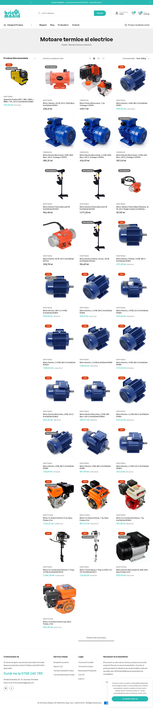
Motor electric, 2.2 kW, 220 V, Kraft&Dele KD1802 (132, 467)
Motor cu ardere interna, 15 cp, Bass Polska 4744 (57, 519)
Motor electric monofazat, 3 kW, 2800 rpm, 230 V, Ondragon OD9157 (58, 156)
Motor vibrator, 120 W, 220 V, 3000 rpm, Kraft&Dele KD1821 (59, 104)
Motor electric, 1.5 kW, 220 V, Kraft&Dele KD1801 (132, 312)
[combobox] (71, 13)
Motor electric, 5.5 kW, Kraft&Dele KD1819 (96, 362)
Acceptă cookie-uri (130, 699)
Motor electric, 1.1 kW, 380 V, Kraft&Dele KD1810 (132, 363)
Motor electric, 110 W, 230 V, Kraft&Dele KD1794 (58, 260)
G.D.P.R (81, 675)
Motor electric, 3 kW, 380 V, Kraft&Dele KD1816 (95, 467)
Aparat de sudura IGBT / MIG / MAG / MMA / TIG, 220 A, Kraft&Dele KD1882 (19, 100)
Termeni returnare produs (64, 675)
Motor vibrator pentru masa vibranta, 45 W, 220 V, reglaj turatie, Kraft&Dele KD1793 (132, 208)
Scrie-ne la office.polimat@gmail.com (19, 683)
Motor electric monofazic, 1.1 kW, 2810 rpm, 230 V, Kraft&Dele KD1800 (94, 415)
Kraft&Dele (8, 96)
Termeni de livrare (85, 666)
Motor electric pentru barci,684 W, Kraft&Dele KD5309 (56, 208)
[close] (150, 2)
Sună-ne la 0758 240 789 (23, 673)
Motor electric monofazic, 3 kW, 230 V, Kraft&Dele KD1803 (58, 415)
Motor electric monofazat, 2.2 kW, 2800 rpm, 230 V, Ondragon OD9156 (95, 156)
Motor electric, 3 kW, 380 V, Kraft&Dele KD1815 (58, 467)
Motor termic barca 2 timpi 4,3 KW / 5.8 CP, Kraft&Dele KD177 (96, 571)
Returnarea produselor (87, 671)
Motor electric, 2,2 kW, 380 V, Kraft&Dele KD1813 (132, 415)
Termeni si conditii (85, 662)
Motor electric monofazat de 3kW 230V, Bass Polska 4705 (132, 571)
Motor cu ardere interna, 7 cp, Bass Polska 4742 (94, 519)
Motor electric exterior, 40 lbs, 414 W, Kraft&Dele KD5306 (94, 260)
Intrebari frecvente (61, 662)
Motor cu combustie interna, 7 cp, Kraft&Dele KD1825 (130, 519)
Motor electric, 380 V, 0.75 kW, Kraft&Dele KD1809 (55, 312)
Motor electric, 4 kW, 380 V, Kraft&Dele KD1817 (131, 104)
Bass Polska (48, 515)
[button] (31, 2)
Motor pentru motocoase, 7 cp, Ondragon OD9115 (92, 104)
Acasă (64, 45)
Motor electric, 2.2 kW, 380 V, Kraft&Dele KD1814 (96, 312)
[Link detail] (6, 688)
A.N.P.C (81, 679)
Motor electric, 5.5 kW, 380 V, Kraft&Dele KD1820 (59, 363)
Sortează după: (129, 58)
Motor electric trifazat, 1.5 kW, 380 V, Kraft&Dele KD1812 (131, 260)
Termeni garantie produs (63, 671)
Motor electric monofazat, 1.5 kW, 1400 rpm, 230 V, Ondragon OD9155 (131, 156)
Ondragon (84, 100)
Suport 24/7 (58, 666)
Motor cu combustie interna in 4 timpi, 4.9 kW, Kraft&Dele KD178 (58, 571)
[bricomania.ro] (12, 13)
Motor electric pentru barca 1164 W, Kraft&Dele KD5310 (93, 208)
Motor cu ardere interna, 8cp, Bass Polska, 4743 (57, 623)
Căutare (100, 13)
